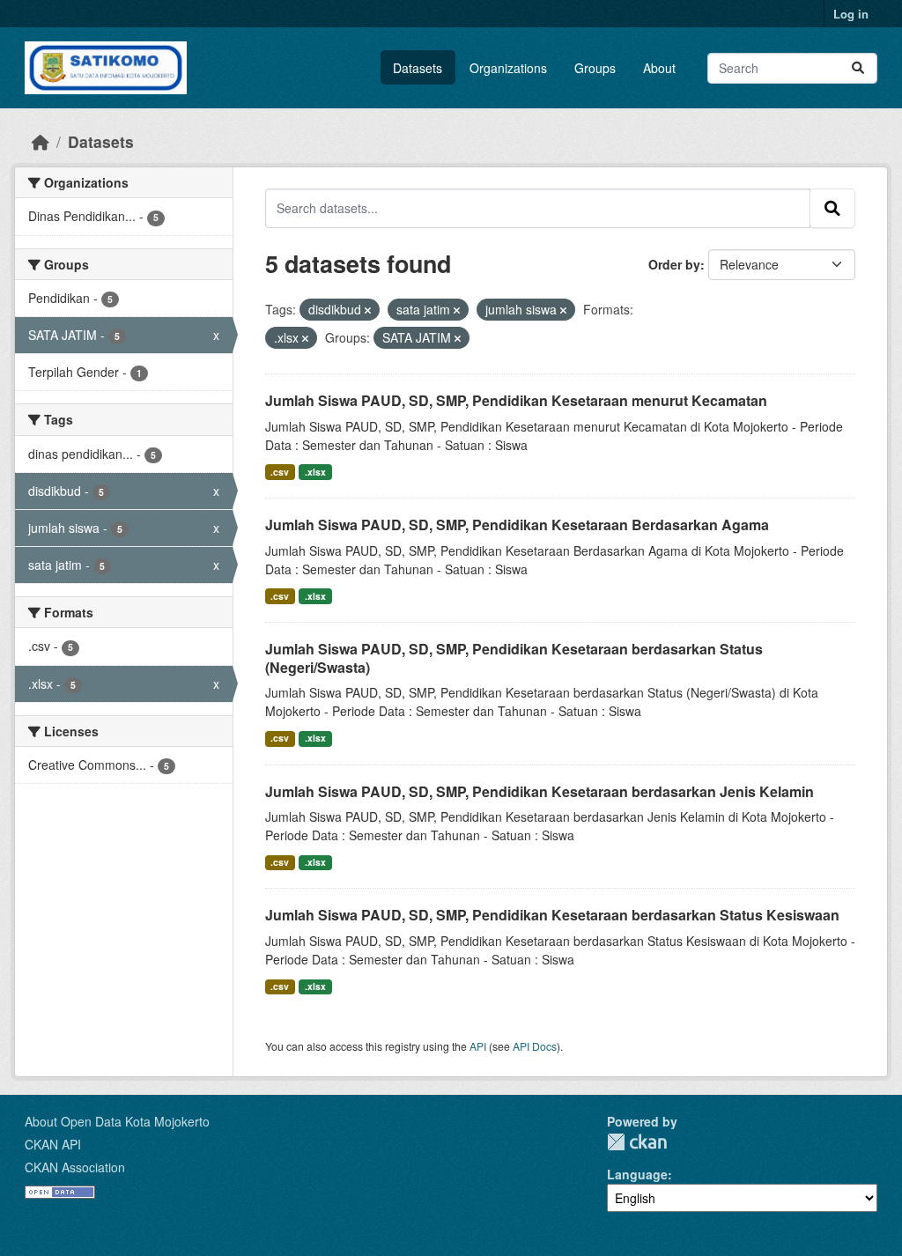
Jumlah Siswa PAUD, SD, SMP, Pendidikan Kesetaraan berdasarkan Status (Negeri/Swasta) (514, 658)
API (477, 1045)
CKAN (637, 1142)
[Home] (40, 141)
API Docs (535, 1045)
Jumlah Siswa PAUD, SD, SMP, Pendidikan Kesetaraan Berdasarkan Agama (517, 524)
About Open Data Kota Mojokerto (117, 1121)
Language (637, 1174)
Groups (595, 68)
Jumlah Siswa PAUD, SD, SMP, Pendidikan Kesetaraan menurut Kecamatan (516, 400)
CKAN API (53, 1144)
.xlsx (315, 471)
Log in (851, 13)
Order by (674, 264)
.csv (279, 471)
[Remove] (368, 310)
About (659, 68)
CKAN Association (75, 1167)
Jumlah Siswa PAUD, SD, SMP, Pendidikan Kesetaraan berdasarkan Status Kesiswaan (552, 915)
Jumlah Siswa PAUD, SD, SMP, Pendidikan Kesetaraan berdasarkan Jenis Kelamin (539, 791)
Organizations (508, 68)
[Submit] (858, 68)
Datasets (417, 68)
